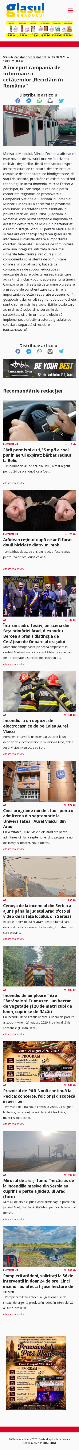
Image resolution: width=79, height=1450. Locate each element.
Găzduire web (31, 1443)
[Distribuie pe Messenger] (28, 101)
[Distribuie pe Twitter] (61, 101)
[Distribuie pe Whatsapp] (39, 101)
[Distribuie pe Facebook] (17, 101)
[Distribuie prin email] (50, 101)
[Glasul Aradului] (16, 10)
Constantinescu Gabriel (30, 57)
